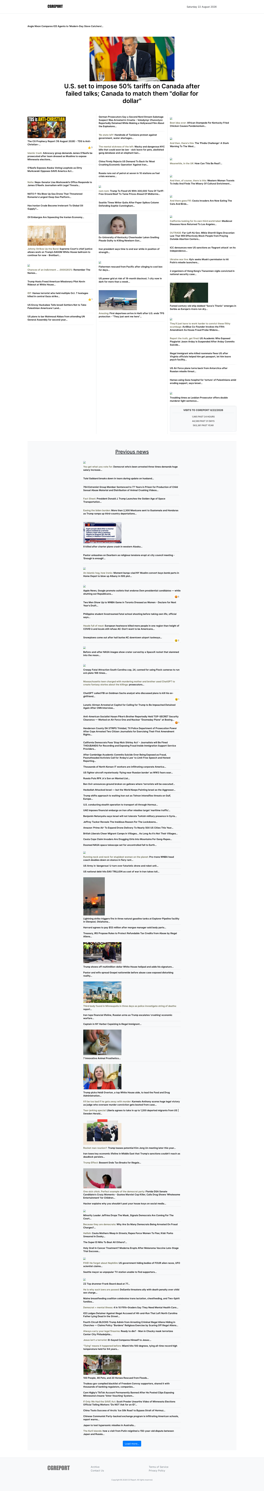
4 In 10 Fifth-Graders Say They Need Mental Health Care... (130, 1307)
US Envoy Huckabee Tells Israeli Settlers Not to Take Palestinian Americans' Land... (57, 306)
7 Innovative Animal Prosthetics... (102, 1058)
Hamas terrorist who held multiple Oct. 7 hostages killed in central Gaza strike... (58, 295)
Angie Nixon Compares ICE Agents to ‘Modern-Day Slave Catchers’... (65, 26)
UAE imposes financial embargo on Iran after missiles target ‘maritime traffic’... (126, 810)
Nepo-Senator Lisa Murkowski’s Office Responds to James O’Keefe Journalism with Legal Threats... (60, 184)
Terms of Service (158, 1466)
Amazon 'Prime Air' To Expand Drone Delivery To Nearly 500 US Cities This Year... (128, 827)
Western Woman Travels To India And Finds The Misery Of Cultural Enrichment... (202, 182)
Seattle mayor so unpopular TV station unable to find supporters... (120, 1272)
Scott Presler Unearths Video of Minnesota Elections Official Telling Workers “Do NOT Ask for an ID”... (129, 1403)
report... (129, 1008)
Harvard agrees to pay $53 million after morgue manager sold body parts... (124, 927)
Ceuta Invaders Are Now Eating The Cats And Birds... (201, 202)
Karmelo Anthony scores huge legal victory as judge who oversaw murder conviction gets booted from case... (131, 1103)
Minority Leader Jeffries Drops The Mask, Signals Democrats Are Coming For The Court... (128, 1217)
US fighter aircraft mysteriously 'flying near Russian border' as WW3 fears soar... (128, 772)
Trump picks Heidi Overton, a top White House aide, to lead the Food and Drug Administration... (126, 1094)
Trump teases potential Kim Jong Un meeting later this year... (129, 1147)
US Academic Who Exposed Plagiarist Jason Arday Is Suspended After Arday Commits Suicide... (202, 341)
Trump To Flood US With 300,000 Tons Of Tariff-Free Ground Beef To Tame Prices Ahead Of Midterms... (131, 192)
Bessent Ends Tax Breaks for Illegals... (112, 1162)
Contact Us (97, 1470)
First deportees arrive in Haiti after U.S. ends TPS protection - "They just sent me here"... (131, 315)
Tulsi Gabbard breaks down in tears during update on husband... (118, 478)
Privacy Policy (157, 1470)
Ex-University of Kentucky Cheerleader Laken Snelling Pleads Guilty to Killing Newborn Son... (129, 239)
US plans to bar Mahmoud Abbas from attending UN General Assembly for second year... (56, 318)
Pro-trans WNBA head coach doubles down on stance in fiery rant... (128, 858)
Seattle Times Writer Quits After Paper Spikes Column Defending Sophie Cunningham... (129, 204)
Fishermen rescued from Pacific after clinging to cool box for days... (130, 268)
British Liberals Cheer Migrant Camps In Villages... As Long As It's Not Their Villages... (130, 833)
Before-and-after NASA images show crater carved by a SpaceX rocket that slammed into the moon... (131, 654)
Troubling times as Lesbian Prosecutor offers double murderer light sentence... (199, 399)
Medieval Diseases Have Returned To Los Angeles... (201, 223)
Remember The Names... (59, 271)
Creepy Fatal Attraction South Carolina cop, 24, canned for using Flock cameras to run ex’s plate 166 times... (131, 671)
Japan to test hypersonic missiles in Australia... (109, 1425)
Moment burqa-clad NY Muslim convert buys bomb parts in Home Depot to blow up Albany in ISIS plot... (131, 574)
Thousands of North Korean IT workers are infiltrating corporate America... (124, 766)
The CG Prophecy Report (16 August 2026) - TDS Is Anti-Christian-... (59, 143)
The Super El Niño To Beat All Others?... (105, 1242)
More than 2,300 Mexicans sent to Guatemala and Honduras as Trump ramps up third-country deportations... (130, 512)
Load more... (132, 1443)
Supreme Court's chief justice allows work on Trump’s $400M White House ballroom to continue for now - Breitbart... (60, 252)
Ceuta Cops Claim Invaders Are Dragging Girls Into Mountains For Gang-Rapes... (127, 839)
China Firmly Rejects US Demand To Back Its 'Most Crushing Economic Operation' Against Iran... (127, 163)
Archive (95, 1466)
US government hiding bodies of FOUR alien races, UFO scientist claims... (131, 1264)
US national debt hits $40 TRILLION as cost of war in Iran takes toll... (121, 871)
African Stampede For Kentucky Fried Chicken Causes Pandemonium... (199, 124)
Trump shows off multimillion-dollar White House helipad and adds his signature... (128, 966)
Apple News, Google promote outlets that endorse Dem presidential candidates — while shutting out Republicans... (132, 592)
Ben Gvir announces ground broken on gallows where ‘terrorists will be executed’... (129, 784)
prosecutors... (129, 683)
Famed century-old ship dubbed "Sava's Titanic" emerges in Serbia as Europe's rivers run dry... (203, 307)
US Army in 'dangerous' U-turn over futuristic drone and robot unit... (120, 865)
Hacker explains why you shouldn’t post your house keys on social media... (124, 1203)
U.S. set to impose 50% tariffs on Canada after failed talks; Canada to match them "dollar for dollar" (132, 94)
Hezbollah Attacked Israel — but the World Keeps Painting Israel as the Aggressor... (129, 789)
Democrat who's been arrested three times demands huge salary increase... (130, 468)
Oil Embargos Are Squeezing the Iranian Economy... (56, 217)
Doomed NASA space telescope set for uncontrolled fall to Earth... (120, 845)
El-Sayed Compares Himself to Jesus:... (117, 1340)
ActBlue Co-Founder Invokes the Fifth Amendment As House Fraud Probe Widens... (200, 326)
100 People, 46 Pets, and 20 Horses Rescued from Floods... (116, 1377)
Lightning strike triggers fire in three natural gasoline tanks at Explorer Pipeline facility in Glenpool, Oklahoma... (131, 920)
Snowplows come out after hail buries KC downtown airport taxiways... (122, 637)
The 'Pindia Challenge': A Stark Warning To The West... (199, 145)
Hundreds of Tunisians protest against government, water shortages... (128, 136)
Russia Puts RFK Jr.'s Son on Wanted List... (106, 778)
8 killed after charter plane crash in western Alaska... (112, 546)
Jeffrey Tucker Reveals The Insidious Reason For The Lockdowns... (120, 821)
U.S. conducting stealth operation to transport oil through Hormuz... (120, 804)
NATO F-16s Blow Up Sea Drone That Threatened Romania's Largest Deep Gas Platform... (55, 195)
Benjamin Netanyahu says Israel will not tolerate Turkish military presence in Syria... (130, 816)
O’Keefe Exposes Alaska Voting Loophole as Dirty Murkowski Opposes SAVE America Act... (55, 169)
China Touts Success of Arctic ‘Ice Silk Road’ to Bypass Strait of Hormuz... (124, 1410)
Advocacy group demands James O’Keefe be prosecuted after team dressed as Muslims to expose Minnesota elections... (60, 156)
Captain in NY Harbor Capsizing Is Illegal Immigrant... (112, 1024)
